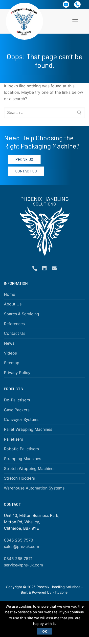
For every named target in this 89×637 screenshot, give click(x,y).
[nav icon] (75, 21)
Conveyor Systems (21, 419)
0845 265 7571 (18, 558)
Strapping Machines (22, 458)
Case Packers (16, 409)
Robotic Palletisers (21, 448)
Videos (10, 353)
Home (9, 294)
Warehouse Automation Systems (34, 488)
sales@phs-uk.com (21, 546)
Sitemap (11, 362)
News (9, 343)
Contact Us (26, 171)
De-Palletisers (17, 399)
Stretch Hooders (19, 478)
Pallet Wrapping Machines (28, 429)
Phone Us (24, 159)
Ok (44, 631)
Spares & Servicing (21, 313)
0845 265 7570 (18, 540)
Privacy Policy (17, 372)
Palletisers (13, 439)
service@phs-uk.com (23, 564)
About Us (13, 303)
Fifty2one (59, 592)
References (14, 323)
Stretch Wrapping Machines (29, 468)
